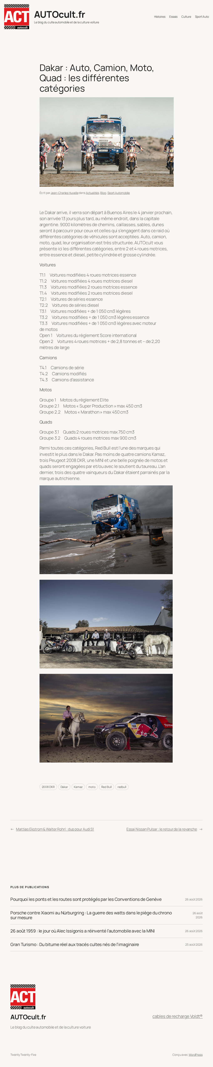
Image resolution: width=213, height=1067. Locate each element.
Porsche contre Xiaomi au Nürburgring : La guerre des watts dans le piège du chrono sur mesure (91, 915)
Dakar (64, 787)
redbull (122, 787)
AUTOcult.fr (59, 14)
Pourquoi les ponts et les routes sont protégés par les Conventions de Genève (85, 899)
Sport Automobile (119, 193)
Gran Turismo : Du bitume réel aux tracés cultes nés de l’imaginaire (74, 944)
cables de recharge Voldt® (177, 1016)
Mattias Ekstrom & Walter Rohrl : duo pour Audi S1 (55, 828)
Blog (103, 193)
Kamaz (78, 787)
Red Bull (106, 787)
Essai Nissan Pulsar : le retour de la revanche (161, 828)
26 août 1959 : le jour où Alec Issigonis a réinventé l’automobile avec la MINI (82, 931)
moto (91, 787)
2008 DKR (48, 787)
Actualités (92, 193)
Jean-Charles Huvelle (64, 193)
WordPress (196, 1055)
